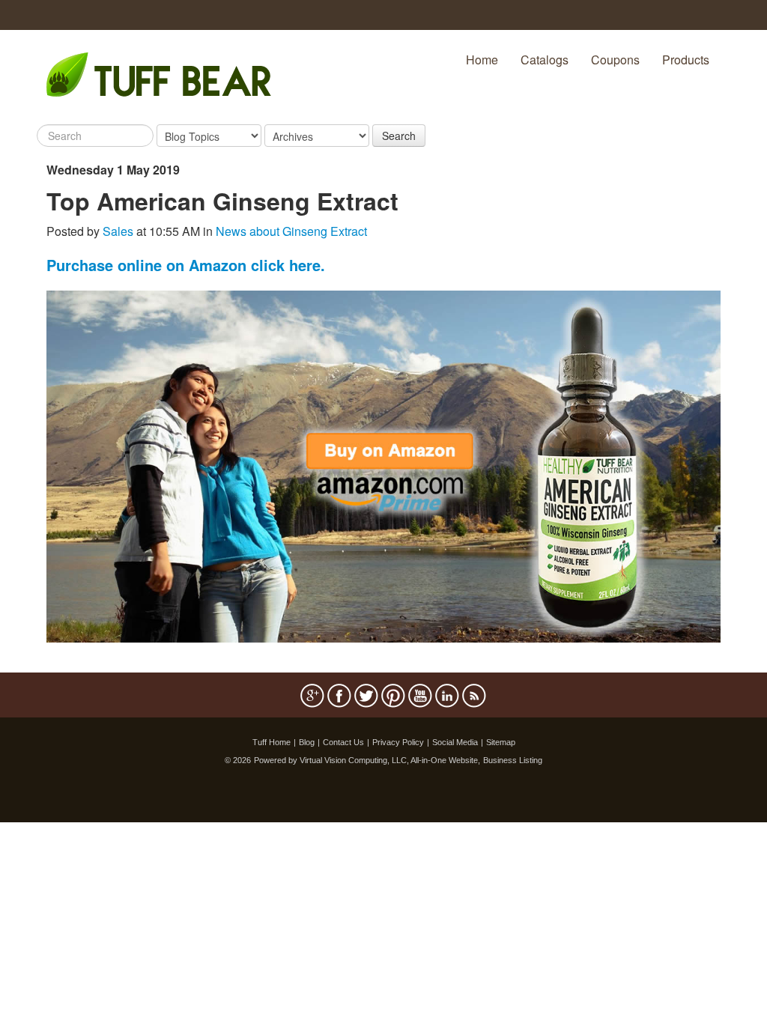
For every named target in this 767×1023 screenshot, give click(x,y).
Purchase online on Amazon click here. (185, 265)
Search (399, 135)
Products (685, 59)
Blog (307, 742)
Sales (118, 231)
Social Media (455, 742)
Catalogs (545, 59)
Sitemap (500, 742)
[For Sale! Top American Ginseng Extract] (383, 464)
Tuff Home (271, 742)
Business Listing (512, 760)
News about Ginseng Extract (291, 231)
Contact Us (343, 742)
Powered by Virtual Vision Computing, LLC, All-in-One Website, (367, 760)
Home (482, 59)
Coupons (615, 59)
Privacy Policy (398, 742)
